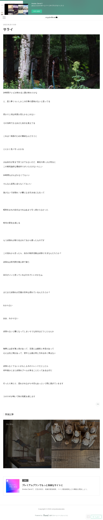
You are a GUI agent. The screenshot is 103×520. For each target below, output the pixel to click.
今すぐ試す (36, 11)
